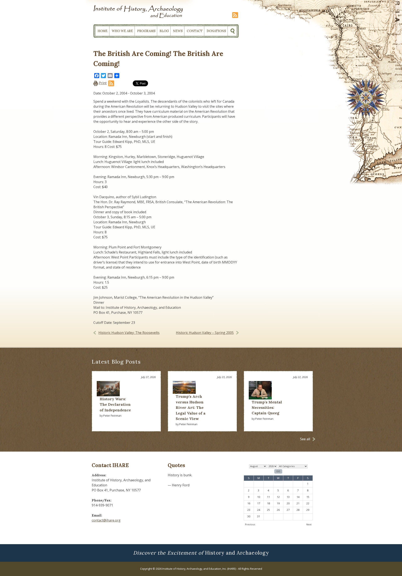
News (178, 31)
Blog (164, 31)
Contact (194, 31)
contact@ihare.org (106, 520)
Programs (146, 31)
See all (305, 439)
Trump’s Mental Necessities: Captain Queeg (267, 408)
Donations (216, 31)
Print (103, 83)
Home (103, 31)
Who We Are (122, 31)
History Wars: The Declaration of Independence (115, 404)
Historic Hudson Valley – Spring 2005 (205, 332)
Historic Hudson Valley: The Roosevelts (129, 332)
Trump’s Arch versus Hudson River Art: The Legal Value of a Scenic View (190, 407)
